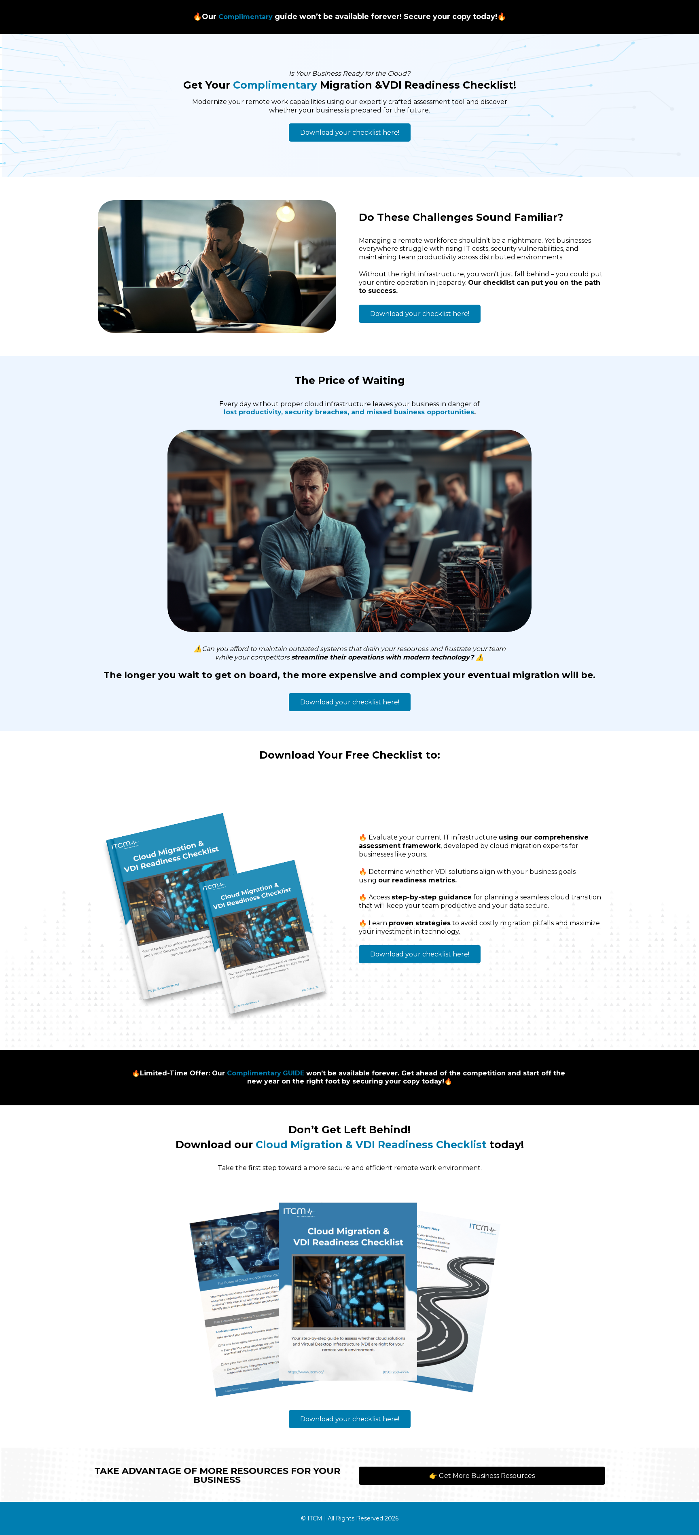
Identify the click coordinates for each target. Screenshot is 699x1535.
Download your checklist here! (349, 132)
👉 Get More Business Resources (482, 1476)
